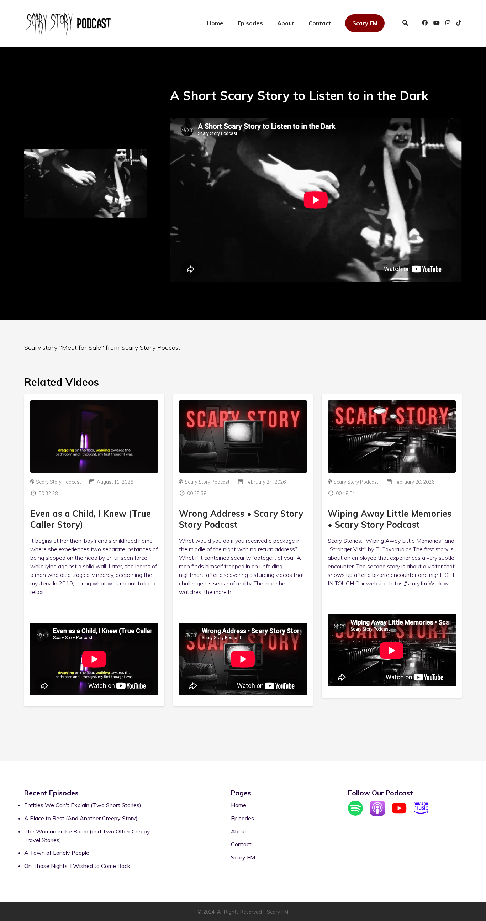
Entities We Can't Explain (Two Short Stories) (82, 805)
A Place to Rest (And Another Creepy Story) (81, 818)
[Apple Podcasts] (377, 813)
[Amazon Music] (420, 813)
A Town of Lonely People (56, 852)
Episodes (250, 23)
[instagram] (448, 23)
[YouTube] (399, 813)
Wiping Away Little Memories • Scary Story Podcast (389, 519)
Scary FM (364, 23)
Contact (319, 23)
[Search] (405, 23)
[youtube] (436, 23)
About (285, 23)
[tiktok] (457, 23)
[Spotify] (355, 813)
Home (215, 23)
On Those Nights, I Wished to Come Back (77, 865)
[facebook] (424, 23)
